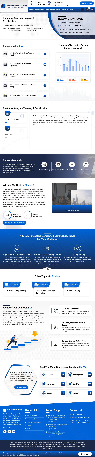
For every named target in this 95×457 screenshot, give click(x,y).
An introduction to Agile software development (57, 425)
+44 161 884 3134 (40, 5)
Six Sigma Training (73, 291)
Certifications (40, 9)
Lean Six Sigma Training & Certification (45, 292)
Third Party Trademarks (33, 422)
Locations (52, 9)
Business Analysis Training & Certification (35, 29)
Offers (71, 9)
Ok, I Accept (85, 454)
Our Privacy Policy (32, 416)
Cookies (29, 425)
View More (22, 387)
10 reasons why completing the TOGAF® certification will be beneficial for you (57, 417)
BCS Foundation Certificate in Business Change (23, 96)
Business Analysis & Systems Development (14, 29)
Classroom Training (44, 170)
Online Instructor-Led (58, 170)
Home (4, 28)
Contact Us (65, 9)
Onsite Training (85, 170)
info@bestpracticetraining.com (62, 5)
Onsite (47, 9)
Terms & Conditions (32, 419)
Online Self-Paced (72, 170)
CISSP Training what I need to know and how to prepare (56, 433)
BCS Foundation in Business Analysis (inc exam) (23, 86)
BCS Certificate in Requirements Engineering (20, 65)
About (58, 9)
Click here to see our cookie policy (29, 455)
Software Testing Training (16, 291)
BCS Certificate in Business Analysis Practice (22, 54)
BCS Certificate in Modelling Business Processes (22, 75)
